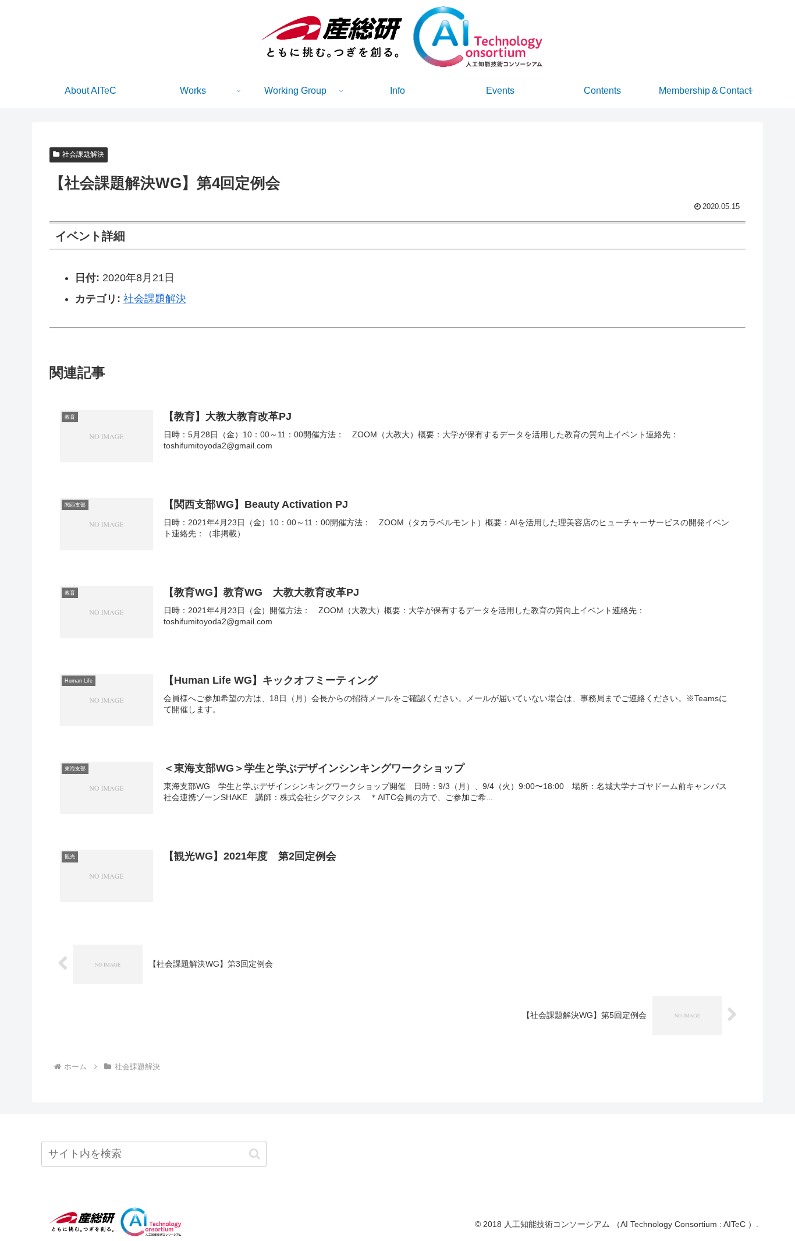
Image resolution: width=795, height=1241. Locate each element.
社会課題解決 (83, 154)
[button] (254, 1154)
